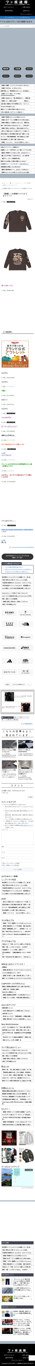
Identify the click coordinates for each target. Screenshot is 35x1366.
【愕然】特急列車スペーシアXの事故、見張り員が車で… (17, 926)
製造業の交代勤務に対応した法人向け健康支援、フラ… (16, 1093)
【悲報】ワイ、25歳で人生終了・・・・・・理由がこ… (15, 101)
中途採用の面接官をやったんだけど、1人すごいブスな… (17, 582)
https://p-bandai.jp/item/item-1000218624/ (17, 529)
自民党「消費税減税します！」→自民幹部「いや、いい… (17, 928)
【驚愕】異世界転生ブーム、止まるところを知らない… (15, 169)
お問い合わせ (26, 1355)
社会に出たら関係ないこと (9, 992)
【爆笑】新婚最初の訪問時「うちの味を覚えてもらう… (16, 995)
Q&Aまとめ (26, 1357)
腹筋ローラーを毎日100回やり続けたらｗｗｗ (13, 109)
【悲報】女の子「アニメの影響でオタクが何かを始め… (15, 120)
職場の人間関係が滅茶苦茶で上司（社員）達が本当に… (16, 986)
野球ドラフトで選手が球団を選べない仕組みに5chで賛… (17, 1080)
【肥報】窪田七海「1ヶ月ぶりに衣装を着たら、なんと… (17, 1019)
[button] (33, 26)
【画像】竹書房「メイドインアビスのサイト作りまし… (15, 85)
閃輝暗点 (4, 967)
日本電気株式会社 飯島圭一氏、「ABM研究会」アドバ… (17, 1099)
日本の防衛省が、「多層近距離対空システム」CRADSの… (16, 953)
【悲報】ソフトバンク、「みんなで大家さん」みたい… (15, 142)
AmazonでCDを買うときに (8, 106)
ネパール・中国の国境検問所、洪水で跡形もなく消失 (15, 136)
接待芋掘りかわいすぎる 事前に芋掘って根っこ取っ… (16, 1030)
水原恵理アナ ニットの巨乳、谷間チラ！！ (14, 949)
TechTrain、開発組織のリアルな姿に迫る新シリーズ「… (17, 1096)
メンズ (5, 719)
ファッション (25, 717)
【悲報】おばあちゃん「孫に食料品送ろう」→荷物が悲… (16, 98)
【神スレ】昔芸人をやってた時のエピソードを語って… (15, 131)
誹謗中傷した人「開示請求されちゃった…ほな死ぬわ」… (16, 91)
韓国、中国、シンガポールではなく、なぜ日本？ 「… (16, 947)
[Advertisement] (17, 47)
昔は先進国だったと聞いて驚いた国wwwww (12, 139)
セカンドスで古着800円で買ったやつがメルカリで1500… (17, 596)
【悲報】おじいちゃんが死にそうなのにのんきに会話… (15, 172)
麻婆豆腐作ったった (7, 1008)
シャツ (17, 717)
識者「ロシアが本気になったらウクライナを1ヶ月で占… (17, 978)
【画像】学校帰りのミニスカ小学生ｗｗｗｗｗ (13, 117)
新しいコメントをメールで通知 (11, 863)
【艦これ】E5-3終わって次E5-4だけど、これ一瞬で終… (15, 155)
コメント (5, 76)
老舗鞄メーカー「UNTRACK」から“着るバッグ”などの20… (16, 150)
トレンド (29, 76)
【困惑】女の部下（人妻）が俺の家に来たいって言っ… (16, 975)
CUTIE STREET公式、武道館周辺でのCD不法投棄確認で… (16, 1033)
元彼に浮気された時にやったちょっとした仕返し (15, 580)
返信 (31, 797)
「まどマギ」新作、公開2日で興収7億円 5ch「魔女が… (17, 1075)
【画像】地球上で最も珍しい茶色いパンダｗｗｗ (15, 601)
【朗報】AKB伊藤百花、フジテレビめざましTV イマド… (17, 1122)
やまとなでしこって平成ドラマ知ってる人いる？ (15, 593)
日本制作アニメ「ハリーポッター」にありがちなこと (15, 164)
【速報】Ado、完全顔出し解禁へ (11, 989)
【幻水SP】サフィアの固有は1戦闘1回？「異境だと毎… (17, 1037)
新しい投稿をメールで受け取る (11, 865)
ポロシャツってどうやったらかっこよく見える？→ (18, 569)
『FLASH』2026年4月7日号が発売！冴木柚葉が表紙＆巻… (16, 1118)
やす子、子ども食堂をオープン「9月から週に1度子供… (17, 1027)
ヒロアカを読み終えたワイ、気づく (11, 972)
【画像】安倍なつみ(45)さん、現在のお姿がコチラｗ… (15, 128)
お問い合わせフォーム (26, 825)
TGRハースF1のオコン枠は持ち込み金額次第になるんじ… (16, 935)
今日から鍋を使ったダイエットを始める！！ (12, 112)
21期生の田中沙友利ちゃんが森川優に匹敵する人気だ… (17, 1124)
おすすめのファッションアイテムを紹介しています (17, 556)
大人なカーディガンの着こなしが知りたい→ (17, 571)
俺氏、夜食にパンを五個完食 (9, 599)
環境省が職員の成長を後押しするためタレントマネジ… (16, 1091)
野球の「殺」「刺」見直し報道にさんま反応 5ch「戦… (17, 1069)
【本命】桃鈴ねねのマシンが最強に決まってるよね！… (16, 1010)
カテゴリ (29, 68)
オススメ (17, 76)
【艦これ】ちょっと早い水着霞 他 (11, 1040)
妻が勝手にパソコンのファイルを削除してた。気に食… (16, 577)
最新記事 (5, 68)
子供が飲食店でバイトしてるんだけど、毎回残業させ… (16, 585)
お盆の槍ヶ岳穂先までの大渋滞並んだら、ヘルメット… (15, 103)
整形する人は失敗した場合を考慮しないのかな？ (13, 161)
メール (3, 852)
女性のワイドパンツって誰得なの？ (10, 147)
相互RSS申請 (9, 1357)
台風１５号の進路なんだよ (9, 604)
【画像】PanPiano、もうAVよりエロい (11, 88)
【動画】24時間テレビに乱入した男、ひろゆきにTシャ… (16, 152)
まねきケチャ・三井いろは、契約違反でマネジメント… (16, 1078)
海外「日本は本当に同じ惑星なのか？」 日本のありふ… (17, 957)
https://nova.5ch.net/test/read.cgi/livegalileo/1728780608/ (23, 547)
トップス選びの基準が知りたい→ (14, 567)
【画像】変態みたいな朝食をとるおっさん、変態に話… (15, 122)
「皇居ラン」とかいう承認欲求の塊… (11, 158)
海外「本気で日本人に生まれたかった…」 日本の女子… (15, 125)
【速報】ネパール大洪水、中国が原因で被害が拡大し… (16, 997)
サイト (3, 857)
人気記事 (17, 68)
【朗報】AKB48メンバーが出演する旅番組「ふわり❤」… (17, 1112)
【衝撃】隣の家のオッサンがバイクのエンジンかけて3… (17, 970)
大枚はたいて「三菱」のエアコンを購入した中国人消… (16, 944)
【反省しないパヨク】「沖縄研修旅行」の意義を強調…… (17, 1016)
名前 (2, 846)
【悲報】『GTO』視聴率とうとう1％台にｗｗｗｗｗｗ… (17, 923)
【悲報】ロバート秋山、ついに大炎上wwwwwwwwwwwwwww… (11, 94)
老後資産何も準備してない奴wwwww (10, 167)
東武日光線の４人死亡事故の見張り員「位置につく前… (15, 134)
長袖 (16, 719)
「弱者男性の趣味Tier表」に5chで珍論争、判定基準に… (17, 1072)
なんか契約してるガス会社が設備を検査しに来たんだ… (16, 588)
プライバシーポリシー (17, 1360)
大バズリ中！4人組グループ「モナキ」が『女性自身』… (17, 1114)
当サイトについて (9, 1355)
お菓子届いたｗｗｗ (7, 1013)
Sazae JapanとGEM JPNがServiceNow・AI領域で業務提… (17, 1102)
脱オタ (11, 719)
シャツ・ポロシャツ (8, 717)
